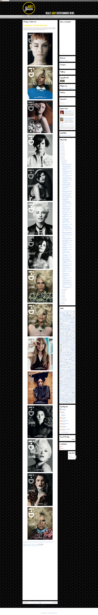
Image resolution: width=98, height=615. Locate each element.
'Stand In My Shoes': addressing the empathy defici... (67, 241)
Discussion (62, 333)
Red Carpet (72, 376)
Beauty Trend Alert (71, 318)
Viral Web (67, 398)
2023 (62, 143)
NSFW (65, 369)
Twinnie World (63, 417)
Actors (71, 312)
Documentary (62, 334)
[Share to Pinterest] (42, 544)
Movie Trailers (69, 364)
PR (63, 373)
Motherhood (62, 364)
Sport (67, 386)
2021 (62, 146)
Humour (73, 350)
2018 (62, 150)
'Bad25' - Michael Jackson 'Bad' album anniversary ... (67, 197)
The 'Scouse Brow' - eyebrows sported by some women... (67, 178)
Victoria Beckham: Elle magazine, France (65, 200)
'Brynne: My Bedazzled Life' (66, 267)
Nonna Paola (71, 368)
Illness (70, 351)
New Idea (72, 366)
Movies (61, 365)
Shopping (73, 382)
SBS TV (63, 381)
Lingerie (71, 357)
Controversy (66, 329)
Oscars (68, 370)
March (63, 297)
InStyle (61, 353)
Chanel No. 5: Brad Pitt (65, 210)
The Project (63, 390)
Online (72, 369)
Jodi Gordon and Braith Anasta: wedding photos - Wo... (67, 191)
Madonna (61, 359)
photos (73, 371)
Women (63, 401)
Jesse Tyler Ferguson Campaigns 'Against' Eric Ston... (66, 222)
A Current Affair (63, 311)
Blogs (71, 319)
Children (61, 326)
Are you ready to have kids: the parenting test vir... (67, 187)
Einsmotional (70, 335)
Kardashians (67, 355)
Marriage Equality (65, 361)
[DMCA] (62, 81)
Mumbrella (69, 365)
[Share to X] (40, 544)
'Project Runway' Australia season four (66, 276)
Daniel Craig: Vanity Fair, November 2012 (66, 274)
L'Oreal (61, 357)
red (68, 376)
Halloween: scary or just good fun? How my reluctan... (66, 167)
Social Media (63, 384)
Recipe (65, 376)
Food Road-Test (63, 342)
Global (62, 346)
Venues (65, 396)
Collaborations (68, 327)
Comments (63, 103)
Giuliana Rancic (67, 345)
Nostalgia (61, 369)
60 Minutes (71, 310)
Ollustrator (48, 612)
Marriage (73, 360)
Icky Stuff (63, 351)
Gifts (62, 345)
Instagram (71, 352)
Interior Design (65, 353)
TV (64, 394)
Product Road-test (63, 374)
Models (37, 545)
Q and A (68, 374)
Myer (63, 366)
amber (61, 314)
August (63, 290)
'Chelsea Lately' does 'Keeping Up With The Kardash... (67, 283)
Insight (74, 351)
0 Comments (34, 544)
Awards (65, 316)
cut (69, 331)
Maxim (69, 361)
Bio (68, 319)
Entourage (73, 336)
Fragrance (65, 343)
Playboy (63, 372)
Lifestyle (68, 357)
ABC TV (70, 311)
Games (69, 344)
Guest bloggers (62, 347)
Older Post (55, 602)
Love (69, 358)
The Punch (68, 390)
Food (72, 341)
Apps (70, 314)
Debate (65, 332)
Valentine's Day (71, 395)
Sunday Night (73, 387)
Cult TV (65, 331)
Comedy (73, 327)
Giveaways (73, 345)
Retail (65, 378)
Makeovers (73, 359)
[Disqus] (40, 560)
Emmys (63, 336)
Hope (63, 350)
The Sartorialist (63, 426)
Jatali (72, 354)
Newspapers (72, 367)
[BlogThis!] (39, 544)
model (63, 363)
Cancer (65, 321)
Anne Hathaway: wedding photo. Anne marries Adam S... (67, 287)
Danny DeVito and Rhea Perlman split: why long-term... (66, 252)
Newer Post (25, 602)
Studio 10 (65, 387)
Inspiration (64, 352)
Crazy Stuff (61, 331)
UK (60, 395)
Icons (67, 351)
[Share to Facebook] (41, 544)
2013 (62, 157)
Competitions (64, 328)
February (63, 299)
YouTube (66, 402)
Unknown (62, 448)
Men (65, 362)
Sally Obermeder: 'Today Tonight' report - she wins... (66, 182)
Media (72, 361)
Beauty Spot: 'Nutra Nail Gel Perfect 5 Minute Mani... (66, 260)
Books (63, 320)
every (73, 337)
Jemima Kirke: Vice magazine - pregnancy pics (67, 243)
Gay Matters (73, 344)
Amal (67, 313)
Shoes (69, 382)
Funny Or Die (64, 344)
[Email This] (39, 544)
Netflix (68, 366)
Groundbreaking (72, 346)
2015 (62, 154)
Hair (68, 347)
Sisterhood (63, 383)
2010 (62, 303)
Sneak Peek (70, 383)
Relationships (68, 377)
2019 (62, 149)
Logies (61, 358)
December (64, 160)
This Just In (40, 545)
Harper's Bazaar (66, 348)
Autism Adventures (64, 420)
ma (73, 358)
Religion (73, 377)
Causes (62, 322)
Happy (61, 348)
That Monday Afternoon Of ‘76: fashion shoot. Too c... (67, 265)
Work (68, 401)
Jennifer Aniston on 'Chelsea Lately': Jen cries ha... (66, 206)
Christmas (66, 326)
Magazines (34, 545)
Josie (62, 446)
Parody (63, 371)
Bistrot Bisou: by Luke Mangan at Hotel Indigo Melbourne (69, 118)
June (63, 293)
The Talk (65, 391)
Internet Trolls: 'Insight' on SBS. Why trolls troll (67, 212)
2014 (62, 156)
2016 (62, 153)
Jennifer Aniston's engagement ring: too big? (67, 250)
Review (68, 378)
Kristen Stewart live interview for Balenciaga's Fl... (67, 247)
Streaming (61, 387)
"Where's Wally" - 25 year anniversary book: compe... (66, 209)
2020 (62, 147)
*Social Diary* (63, 414)
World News (62, 402)
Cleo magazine (62, 327)
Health (73, 348)
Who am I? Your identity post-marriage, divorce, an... (66, 280)
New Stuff (61, 367)
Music (73, 365)
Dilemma (72, 332)
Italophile (68, 354)
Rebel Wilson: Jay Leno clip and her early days (67, 278)
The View (68, 391)
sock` (68, 385)
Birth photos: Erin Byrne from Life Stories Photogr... (66, 185)
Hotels (68, 350)
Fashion (31, 545)
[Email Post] (37, 544)
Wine (70, 400)
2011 (62, 302)
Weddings (68, 399)
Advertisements (62, 313)
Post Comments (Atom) (42, 605)
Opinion (61, 370)
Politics (67, 372)
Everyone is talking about (66, 338)
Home (40, 602)
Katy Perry (73, 355)
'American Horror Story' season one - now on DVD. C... (67, 176)
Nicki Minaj (61, 368)
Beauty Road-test (63, 318)
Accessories (62, 312)
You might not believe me (65, 429)
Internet (69, 353)
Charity (61, 325)
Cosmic (62, 330)
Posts (62, 102)
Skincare (66, 383)
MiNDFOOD (69, 362)
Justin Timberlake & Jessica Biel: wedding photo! (67, 180)
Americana (65, 314)
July (63, 292)
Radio (72, 374)
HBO (70, 348)
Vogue (73, 398)
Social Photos (64, 385)
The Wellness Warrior (64, 432)
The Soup (61, 391)
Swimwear (65, 388)
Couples (72, 330)
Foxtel (61, 343)
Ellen (74, 335)
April (63, 296)
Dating (72, 331)
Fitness (65, 341)
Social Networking (72, 384)
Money (72, 363)
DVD (71, 334)
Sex (60, 382)
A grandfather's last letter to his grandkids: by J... (67, 262)
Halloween (72, 347)
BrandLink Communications (70, 320)
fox (73, 342)
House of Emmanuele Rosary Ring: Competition (66, 219)
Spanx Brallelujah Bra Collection (67, 228)
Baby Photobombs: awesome (66, 263)
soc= (74, 383)
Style (68, 387)
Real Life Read (67, 375)
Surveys (62, 388)
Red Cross (63, 377)
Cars (74, 321)
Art (73, 314)
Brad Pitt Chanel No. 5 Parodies (67, 193)
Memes (61, 362)
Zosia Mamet (71, 402)
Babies (73, 316)
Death (61, 332)
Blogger (55, 612)
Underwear (65, 395)
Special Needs (72, 385)
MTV (66, 365)
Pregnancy (67, 373)
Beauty (71, 317)
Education (66, 335)
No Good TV (66, 368)
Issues (63, 354)
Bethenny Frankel (64, 319)
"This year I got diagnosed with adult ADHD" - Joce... (67, 171)
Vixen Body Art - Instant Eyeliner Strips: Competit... (67, 224)
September (64, 289)
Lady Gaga (64, 357)
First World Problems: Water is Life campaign (67, 255)
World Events (73, 401)
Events (66, 337)
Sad (74, 379)
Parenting (73, 370)
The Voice (73, 391)
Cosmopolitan (67, 330)
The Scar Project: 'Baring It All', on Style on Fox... (67, 215)
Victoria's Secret (70, 396)
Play (60, 372)
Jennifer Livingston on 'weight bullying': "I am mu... (66, 257)
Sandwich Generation (65, 423)
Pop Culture (72, 372)
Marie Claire (68, 360)
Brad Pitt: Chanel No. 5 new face (67, 234)
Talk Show (71, 388)
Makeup (62, 360)
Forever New (69, 342)
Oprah (65, 370)
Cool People (73, 329)
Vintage (65, 397)
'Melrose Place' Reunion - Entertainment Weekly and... (67, 227)
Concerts (61, 329)
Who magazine (66, 400)
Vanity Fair (61, 396)
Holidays (67, 349)
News (66, 367)
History (63, 349)
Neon (65, 366)
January (63, 300)
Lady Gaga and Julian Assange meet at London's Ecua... (67, 238)
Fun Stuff (73, 343)
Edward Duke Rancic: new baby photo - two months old (67, 164)
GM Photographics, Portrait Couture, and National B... (66, 202)
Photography (68, 371)
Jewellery (61, 355)
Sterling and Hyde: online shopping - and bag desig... (66, 195)
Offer (68, 369)
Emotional (67, 336)
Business (61, 321)
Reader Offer (62, 375)
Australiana (65, 315)
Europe (62, 337)
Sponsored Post (62, 386)
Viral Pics (69, 397)
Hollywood (73, 349)
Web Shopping (62, 399)
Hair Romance (63, 409)
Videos (61, 397)
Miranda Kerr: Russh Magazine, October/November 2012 (67, 233)
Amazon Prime (72, 313)
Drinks (67, 334)
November (64, 161)
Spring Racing (72, 386)
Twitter (72, 394)
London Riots (65, 358)
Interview (73, 353)
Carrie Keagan (70, 321)
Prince (72, 373)
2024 (62, 142)
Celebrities (27, 545)
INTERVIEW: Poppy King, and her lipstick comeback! (69, 111)
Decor (68, 332)
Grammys (66, 346)
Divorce (70, 333)
